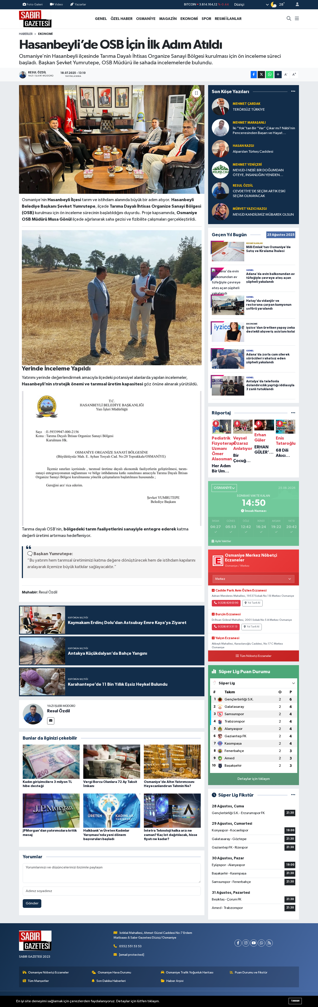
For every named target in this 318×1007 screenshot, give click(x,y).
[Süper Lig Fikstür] (293, 795)
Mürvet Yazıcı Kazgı (250, 208)
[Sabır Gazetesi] (35, 18)
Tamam (295, 1001)
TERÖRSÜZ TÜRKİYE (249, 110)
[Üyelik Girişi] (295, 4)
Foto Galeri (35, 4)
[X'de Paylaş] (261, 74)
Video (59, 4)
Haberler (26, 34)
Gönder (32, 903)
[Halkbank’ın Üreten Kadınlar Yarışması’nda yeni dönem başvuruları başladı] (111, 810)
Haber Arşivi (174, 981)
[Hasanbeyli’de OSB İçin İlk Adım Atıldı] (111, 139)
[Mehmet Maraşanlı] (220, 127)
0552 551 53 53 (130, 946)
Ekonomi (45, 34)
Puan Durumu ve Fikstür (251, 972)
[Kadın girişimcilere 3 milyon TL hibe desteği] (51, 761)
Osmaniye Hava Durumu (114, 972)
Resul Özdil (58, 711)
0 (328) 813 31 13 (227, 627)
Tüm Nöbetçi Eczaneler (255, 656)
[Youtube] (253, 943)
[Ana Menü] (297, 19)
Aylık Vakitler (223, 541)
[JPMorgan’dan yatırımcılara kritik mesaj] (51, 810)
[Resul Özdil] (33, 714)
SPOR (206, 19)
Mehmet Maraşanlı (249, 122)
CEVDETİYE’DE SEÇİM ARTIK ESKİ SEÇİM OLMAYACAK (259, 193)
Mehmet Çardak (246, 103)
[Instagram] (245, 943)
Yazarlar (80, 4)
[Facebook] (238, 943)
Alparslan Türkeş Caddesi (253, 152)
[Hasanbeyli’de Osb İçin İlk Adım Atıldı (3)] (112, 458)
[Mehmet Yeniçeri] (220, 169)
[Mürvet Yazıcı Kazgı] (220, 211)
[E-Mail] (50, 720)
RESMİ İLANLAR (228, 19)
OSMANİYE (146, 19)
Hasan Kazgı (243, 145)
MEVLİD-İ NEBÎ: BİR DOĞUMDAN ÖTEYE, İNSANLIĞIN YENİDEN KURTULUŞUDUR (258, 172)
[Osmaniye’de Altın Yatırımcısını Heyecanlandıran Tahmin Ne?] (172, 761)
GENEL (101, 19)
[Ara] (289, 19)
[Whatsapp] (261, 943)
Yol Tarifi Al (254, 603)
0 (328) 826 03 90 (228, 603)
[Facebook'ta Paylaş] (254, 74)
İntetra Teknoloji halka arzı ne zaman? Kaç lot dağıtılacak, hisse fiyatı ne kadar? (170, 835)
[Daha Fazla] (278, 74)
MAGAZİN (168, 19)
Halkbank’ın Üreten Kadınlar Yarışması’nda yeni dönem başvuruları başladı (106, 835)
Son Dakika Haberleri (111, 981)
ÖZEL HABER (121, 19)
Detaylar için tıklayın (254, 779)
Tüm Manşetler (38, 981)
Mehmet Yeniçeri (247, 164)
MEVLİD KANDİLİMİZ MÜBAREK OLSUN (263, 215)
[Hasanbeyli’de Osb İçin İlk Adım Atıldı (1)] (112, 297)
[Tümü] (293, 91)
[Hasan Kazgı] (220, 148)
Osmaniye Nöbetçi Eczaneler (48, 972)
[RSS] (269, 943)
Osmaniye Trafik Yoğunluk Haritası (189, 972)
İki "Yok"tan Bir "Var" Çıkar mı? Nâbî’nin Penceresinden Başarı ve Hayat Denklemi (264, 130)
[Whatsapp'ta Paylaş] (269, 74)
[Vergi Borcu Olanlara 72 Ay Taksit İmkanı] (111, 761)
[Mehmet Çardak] (220, 106)
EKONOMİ (189, 19)
